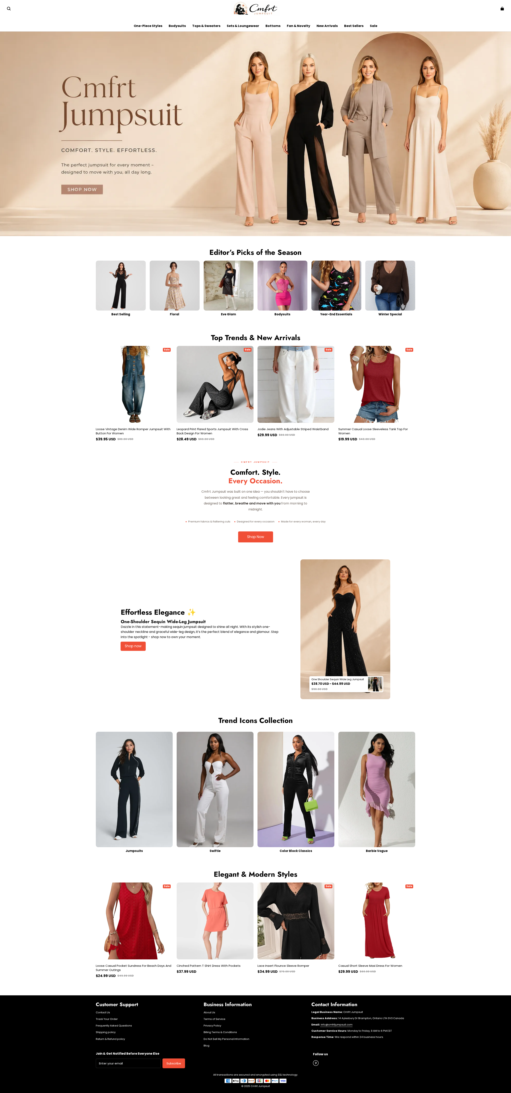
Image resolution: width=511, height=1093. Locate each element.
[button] (9, 8)
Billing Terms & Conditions (220, 1032)
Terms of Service (214, 1019)
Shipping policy (106, 1032)
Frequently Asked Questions (114, 1025)
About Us (209, 1012)
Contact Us (103, 1012)
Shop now (133, 646)
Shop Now (255, 536)
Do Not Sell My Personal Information (226, 1039)
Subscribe (173, 1063)
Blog (206, 1045)
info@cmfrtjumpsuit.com (336, 1024)
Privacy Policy (212, 1025)
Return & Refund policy (110, 1039)
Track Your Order (107, 1019)
